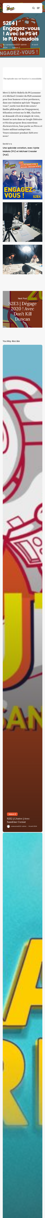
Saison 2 (16, 47)
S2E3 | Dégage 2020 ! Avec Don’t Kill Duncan (22, 309)
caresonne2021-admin (16, 44)
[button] (38, 8)
